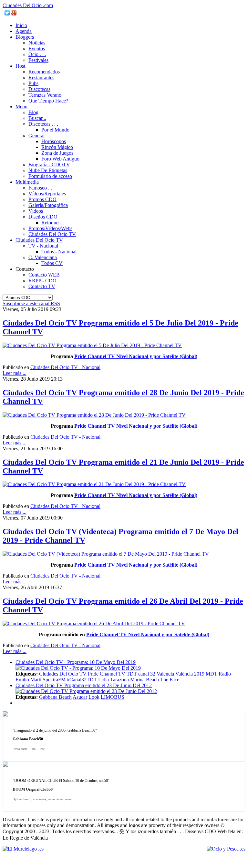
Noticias (36, 42)
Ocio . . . (37, 54)
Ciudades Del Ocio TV (52, 234)
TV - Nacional (43, 245)
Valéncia (184, 674)
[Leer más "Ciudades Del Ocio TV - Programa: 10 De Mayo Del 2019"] (78, 668)
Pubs (33, 83)
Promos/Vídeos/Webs (50, 228)
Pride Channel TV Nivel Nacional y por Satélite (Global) (135, 356)
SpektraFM (54, 679)
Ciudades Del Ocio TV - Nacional (65, 367)
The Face (169, 679)
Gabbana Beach (55, 697)
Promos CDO (42, 199)
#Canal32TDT (82, 679)
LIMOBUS (112, 697)
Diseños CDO (42, 216)
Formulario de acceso (50, 176)
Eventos (36, 48)
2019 (199, 674)
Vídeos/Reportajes (47, 193)
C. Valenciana (42, 257)
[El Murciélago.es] (23, 849)
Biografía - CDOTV (49, 164)
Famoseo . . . (41, 187)
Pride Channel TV (106, 674)
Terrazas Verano (44, 95)
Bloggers (25, 37)
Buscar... (37, 118)
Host (20, 66)
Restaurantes (41, 77)
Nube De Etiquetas (47, 170)
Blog (33, 112)
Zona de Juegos (57, 153)
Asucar (80, 697)
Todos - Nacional (59, 251)
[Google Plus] (14, 13)
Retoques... (52, 222)
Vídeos (35, 211)
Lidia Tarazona (113, 679)
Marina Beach (144, 679)
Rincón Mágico (57, 147)
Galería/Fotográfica (48, 205)
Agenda (24, 31)
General (36, 135)
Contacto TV (41, 286)
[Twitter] (7, 13)
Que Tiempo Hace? (48, 100)
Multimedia (27, 182)
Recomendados (44, 71)
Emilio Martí (28, 679)
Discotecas (39, 89)
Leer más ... (14, 373)
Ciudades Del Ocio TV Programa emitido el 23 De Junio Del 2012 (84, 685)
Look (93, 697)
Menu (21, 106)
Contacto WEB (44, 275)
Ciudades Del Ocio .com (28, 5)
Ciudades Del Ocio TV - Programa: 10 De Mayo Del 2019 (76, 662)
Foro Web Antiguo (60, 158)
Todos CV (52, 263)
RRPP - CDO (42, 280)
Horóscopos (53, 141)
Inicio (21, 25)
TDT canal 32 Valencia (150, 674)
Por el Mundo (55, 129)
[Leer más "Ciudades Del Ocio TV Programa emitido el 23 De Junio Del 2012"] (86, 691)
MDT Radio (218, 674)
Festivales (38, 60)
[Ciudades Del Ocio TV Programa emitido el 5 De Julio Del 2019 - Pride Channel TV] (92, 345)
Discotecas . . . (43, 124)
